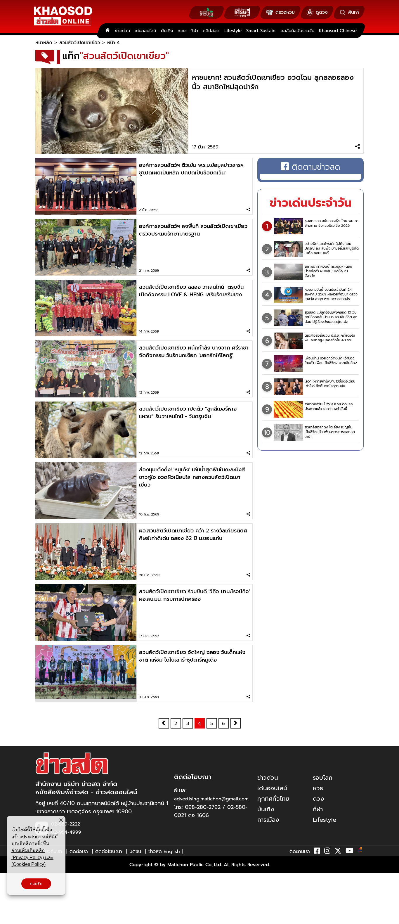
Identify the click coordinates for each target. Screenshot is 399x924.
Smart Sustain (260, 30)
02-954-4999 (66, 832)
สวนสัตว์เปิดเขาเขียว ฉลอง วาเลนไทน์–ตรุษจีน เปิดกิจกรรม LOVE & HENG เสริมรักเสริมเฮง (191, 291)
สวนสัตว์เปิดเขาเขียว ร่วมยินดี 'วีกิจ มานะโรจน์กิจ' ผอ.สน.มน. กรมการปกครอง (194, 595)
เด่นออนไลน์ (145, 30)
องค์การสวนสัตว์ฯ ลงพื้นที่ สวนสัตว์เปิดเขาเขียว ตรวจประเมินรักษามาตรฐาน (193, 230)
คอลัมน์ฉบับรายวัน (297, 30)
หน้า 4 (113, 42)
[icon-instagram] (327, 852)
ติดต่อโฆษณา (108, 851)
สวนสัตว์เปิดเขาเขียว (79, 42)
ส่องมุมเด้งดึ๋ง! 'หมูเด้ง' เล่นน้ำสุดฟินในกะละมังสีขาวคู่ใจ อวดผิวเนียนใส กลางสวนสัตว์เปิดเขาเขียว (192, 477)
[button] (8, 918)
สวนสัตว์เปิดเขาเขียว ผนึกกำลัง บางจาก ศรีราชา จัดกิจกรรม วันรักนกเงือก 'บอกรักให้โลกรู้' (194, 351)
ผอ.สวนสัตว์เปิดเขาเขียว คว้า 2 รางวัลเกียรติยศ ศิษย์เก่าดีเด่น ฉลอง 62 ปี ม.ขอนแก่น (193, 534)
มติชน (135, 851)
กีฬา (194, 30)
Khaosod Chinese (338, 30)
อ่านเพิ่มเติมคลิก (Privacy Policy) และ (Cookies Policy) (32, 857)
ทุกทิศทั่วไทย (273, 798)
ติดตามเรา (299, 851)
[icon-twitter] (337, 852)
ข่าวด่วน (122, 30)
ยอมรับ (36, 883)
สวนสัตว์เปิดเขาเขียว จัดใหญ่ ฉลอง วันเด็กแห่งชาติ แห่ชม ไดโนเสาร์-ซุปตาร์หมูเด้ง (192, 656)
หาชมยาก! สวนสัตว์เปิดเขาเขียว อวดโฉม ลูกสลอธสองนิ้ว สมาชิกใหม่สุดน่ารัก (273, 82)
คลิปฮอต (211, 30)
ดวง (318, 798)
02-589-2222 (65, 824)
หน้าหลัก (43, 42)
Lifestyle (233, 30)
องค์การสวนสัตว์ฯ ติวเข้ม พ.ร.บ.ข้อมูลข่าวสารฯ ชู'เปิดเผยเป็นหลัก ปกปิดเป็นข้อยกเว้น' (191, 169)
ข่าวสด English (164, 851)
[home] (107, 30)
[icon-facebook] (317, 852)
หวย (181, 30)
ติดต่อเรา (79, 851)
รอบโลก (322, 777)
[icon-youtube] (349, 852)
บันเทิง (167, 30)
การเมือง (268, 819)
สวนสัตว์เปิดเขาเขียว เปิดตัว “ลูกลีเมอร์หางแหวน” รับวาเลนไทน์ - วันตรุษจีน (188, 413)
